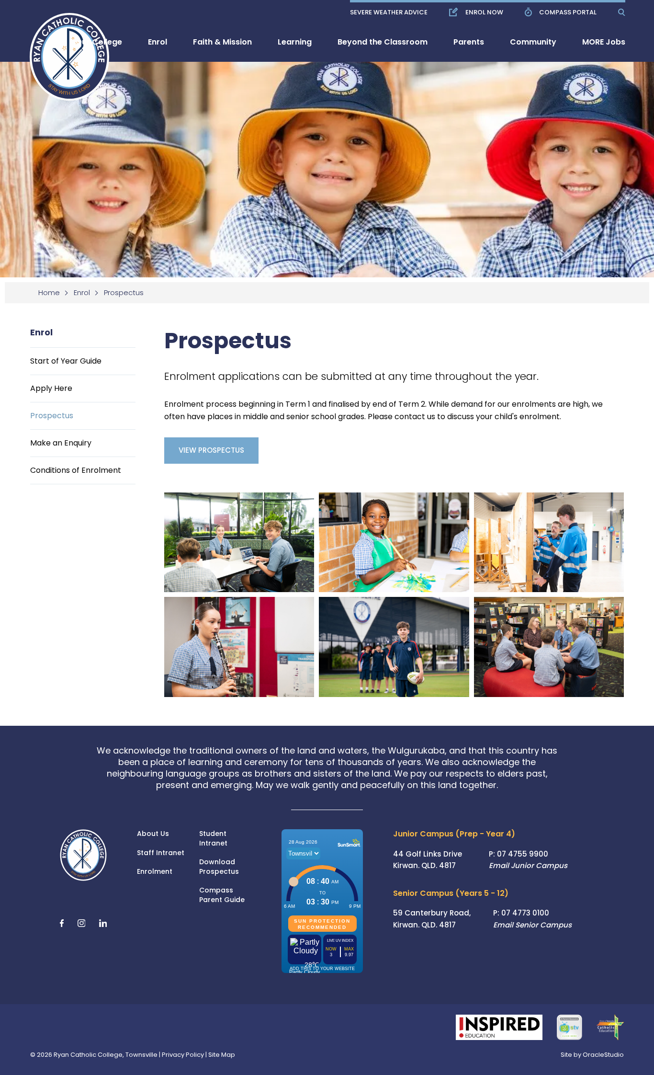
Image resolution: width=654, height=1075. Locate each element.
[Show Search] (621, 12)
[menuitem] (99, 42)
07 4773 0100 (525, 913)
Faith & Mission (222, 41)
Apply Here (51, 388)
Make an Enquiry (60, 442)
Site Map (221, 1054)
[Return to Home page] (63, 50)
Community (533, 41)
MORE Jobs (603, 41)
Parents (468, 41)
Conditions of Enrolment (75, 470)
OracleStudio (603, 1054)
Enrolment (154, 871)
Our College (99, 41)
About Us (153, 833)
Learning (295, 41)
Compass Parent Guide (222, 895)
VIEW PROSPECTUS (211, 450)
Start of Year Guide (65, 360)
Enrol (157, 41)
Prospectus (51, 415)
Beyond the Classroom (383, 41)
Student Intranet (213, 838)
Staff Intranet (160, 853)
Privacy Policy (183, 1054)
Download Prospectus (219, 867)
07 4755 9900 (522, 854)
